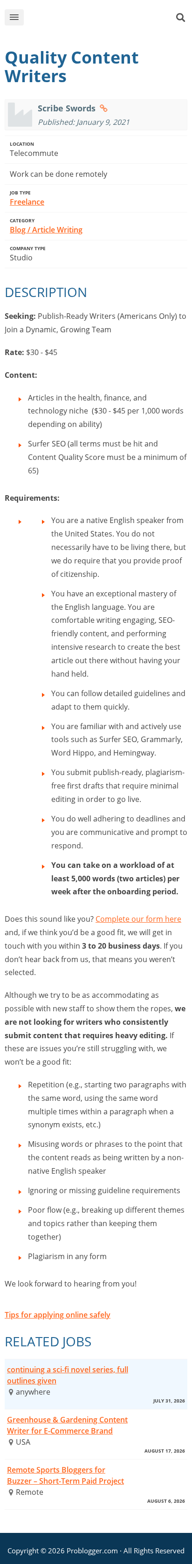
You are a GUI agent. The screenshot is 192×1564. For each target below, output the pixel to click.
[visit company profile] (104, 108)
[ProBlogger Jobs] (103, 19)
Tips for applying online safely (57, 1315)
